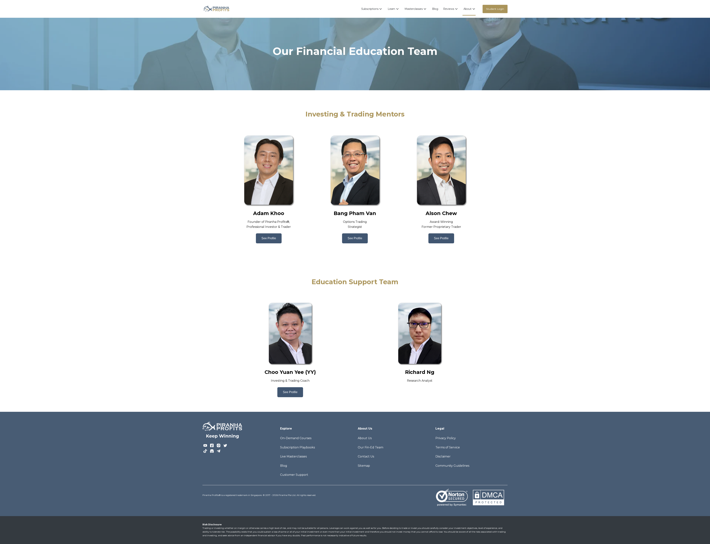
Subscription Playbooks (297, 447)
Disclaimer (443, 456)
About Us (365, 438)
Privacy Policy (445, 438)
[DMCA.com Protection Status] (488, 497)
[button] (372, 9)
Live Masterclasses (293, 456)
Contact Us (366, 456)
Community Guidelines (452, 465)
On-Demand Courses (295, 438)
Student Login (495, 8)
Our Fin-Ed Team (370, 447)
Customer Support (294, 475)
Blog (435, 9)
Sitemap (364, 465)
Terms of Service (447, 447)
